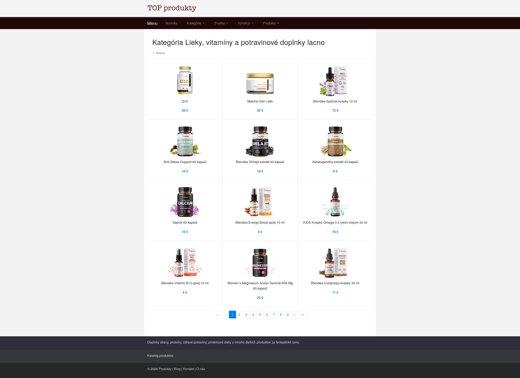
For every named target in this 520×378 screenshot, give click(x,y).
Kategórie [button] (194, 23)
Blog (177, 368)
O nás (200, 368)
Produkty (165, 368)
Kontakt (188, 368)
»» (302, 314)
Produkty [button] (269, 23)
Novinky (171, 23)
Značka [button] (220, 23)
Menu (152, 23)
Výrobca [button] (244, 23)
